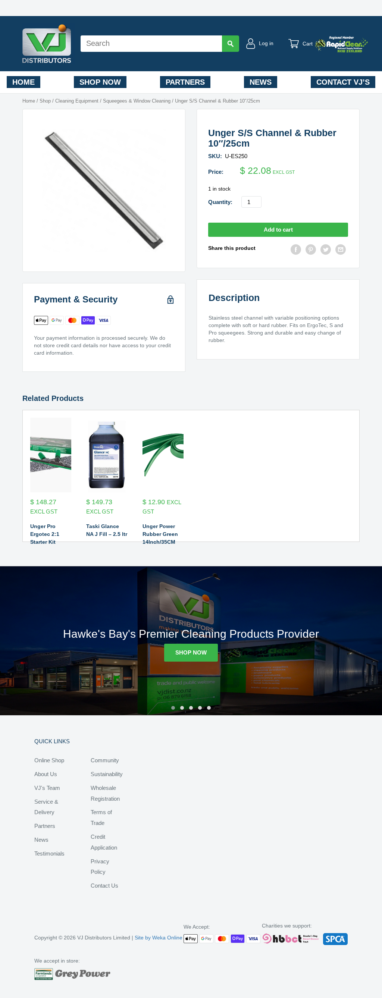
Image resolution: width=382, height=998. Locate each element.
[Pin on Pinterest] (310, 250)
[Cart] (295, 43)
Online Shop (49, 760)
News (261, 82)
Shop (45, 101)
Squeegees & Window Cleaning (136, 101)
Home (23, 82)
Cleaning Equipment (76, 101)
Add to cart (278, 229)
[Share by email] (340, 250)
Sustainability (107, 774)
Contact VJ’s (343, 82)
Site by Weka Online (158, 938)
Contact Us (104, 885)
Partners (185, 82)
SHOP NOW (191, 652)
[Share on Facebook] (295, 250)
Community (105, 760)
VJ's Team (47, 788)
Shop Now (100, 82)
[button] (173, 708)
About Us (45, 774)
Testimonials (49, 853)
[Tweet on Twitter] (325, 250)
